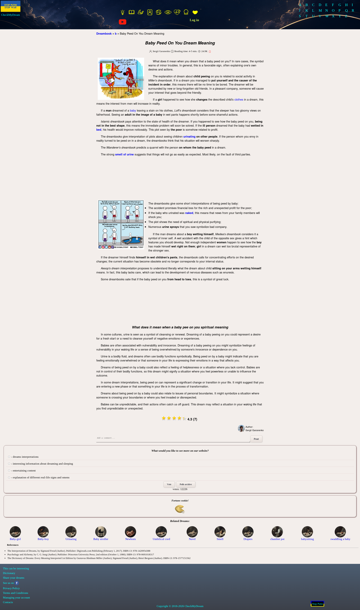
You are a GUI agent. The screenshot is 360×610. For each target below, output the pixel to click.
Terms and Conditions (15, 592)
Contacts (8, 602)
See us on (8, 582)
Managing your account (16, 597)
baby (133, 110)
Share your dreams (13, 577)
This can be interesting (16, 568)
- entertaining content (23, 470)
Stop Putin (317, 603)
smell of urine (124, 154)
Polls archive (186, 484)
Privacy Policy (11, 588)
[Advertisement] (180, 178)
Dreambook (104, 33)
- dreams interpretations (24, 456)
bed (98, 129)
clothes (238, 99)
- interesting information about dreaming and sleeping (41, 463)
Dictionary (9, 573)
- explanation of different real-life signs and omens (39, 477)
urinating (189, 136)
